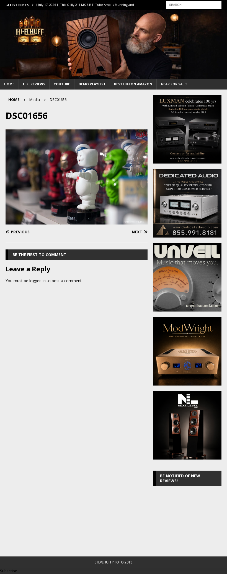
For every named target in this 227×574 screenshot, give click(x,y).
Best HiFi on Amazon (133, 84)
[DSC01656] (77, 221)
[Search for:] (193, 4)
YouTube (62, 84)
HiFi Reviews (34, 84)
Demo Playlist (92, 84)
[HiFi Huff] (113, 75)
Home (9, 84)
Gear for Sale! (174, 84)
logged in (37, 280)
